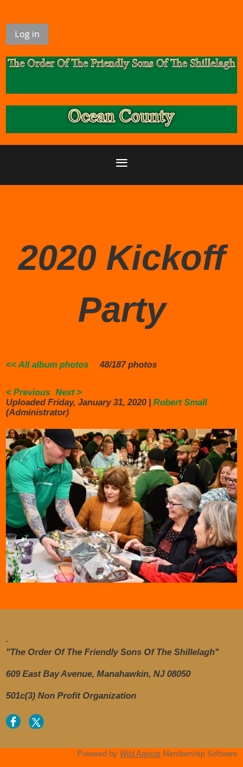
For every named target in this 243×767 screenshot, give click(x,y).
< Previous (28, 392)
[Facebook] (13, 721)
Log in (27, 33)
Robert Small (180, 402)
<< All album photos (47, 364)
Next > (68, 392)
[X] (36, 721)
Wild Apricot (140, 753)
